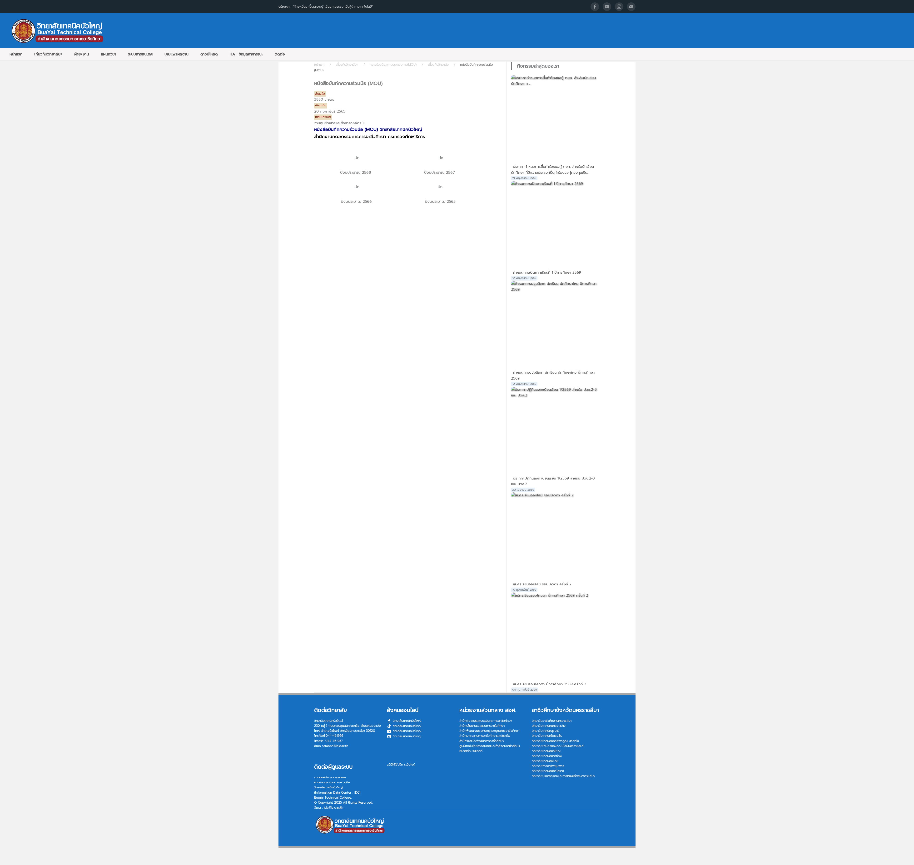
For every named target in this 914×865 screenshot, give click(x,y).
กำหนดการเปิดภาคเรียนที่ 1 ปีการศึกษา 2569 (547, 272)
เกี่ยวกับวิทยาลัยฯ (48, 54)
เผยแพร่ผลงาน (176, 54)
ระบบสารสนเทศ (140, 54)
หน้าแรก (16, 54)
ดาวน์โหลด (209, 54)
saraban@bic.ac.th (335, 746)
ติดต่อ (280, 54)
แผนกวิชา (108, 54)
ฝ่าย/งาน (81, 54)
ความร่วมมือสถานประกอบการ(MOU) (393, 64)
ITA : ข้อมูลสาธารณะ (246, 54)
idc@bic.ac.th (333, 807)
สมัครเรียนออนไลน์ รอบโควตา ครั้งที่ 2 (542, 584)
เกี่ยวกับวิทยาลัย (438, 64)
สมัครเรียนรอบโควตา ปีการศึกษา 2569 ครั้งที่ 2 (549, 684)
